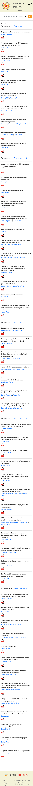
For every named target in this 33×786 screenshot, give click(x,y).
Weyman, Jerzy (6, 330)
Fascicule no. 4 (20, 418)
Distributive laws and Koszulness (12, 191)
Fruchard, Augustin (7, 111)
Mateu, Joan (5, 522)
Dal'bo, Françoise (6, 395)
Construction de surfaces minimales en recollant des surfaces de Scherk (14, 713)
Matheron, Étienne (6, 273)
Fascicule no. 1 (20, 26)
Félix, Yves (4, 148)
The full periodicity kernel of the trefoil (13, 133)
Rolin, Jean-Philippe (19, 369)
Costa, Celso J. (6, 286)
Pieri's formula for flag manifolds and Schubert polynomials (13, 81)
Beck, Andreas (16, 690)
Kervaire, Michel (6, 465)
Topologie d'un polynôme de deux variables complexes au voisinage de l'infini (15, 340)
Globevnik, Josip (6, 662)
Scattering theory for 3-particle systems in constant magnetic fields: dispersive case (15, 405)
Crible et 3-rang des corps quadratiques (14, 450)
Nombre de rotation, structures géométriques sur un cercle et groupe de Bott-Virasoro (14, 476)
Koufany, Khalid (6, 358)
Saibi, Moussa (5, 611)
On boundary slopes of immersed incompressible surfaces (12, 726)
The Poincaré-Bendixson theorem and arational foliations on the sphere (13, 575)
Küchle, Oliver (5, 60)
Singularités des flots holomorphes (13, 229)
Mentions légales (19, 784)
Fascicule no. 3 (20, 322)
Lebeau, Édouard (6, 599)
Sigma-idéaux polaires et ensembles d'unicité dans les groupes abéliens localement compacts (13, 268)
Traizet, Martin (5, 716)
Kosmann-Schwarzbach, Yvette (11, 624)
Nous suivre (22, 782)
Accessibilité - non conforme (22, 780)
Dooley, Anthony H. (7, 494)
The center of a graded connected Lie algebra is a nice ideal (13, 144)
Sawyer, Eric (15, 703)
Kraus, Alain (5, 441)
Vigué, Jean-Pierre (7, 382)
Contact (28, 784)
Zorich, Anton (5, 208)
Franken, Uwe (5, 245)
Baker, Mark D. (5, 729)
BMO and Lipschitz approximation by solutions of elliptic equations (13, 519)
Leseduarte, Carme (7, 135)
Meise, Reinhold (16, 245)
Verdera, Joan (5, 524)
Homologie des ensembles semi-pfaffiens (15, 367)
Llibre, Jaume (18, 135)
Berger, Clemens (6, 565)
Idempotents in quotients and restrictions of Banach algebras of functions (15, 549)
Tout (20, 16)
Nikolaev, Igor (5, 578)
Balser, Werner (5, 690)
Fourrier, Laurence (6, 343)
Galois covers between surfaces (13, 69)
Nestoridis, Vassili (6, 648)
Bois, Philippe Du (6, 221)
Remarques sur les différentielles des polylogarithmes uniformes (13, 671)
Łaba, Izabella (17, 408)
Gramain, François (19, 257)
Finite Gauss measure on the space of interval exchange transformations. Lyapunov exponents (13, 203)
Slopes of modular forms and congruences (15, 32)
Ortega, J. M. (5, 98)
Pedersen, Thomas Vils (8, 552)
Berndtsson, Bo (6, 539)
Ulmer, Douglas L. (6, 34)
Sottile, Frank (5, 85)
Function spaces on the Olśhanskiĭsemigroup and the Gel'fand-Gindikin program (14, 354)
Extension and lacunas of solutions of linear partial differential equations (15, 241)
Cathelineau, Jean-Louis (8, 675)
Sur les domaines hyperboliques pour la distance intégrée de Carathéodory (14, 379)
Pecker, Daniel (5, 182)
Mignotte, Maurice (20, 637)
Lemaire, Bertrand (6, 509)
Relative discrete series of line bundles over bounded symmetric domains (15, 490)
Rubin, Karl (4, 47)
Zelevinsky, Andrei (17, 330)
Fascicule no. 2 (20, 158)
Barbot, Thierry (5, 742)
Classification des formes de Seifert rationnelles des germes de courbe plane (14, 217)
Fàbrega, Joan (14, 98)
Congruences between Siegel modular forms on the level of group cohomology (16, 425)
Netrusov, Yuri (14, 522)
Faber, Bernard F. (21, 124)
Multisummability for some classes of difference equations (13, 121)
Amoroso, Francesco (7, 637)
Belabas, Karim (6, 452)
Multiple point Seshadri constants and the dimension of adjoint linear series (15, 57)
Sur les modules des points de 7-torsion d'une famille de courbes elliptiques (14, 438)
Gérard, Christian (6, 408)
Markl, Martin (5, 193)
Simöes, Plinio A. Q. (18, 286)
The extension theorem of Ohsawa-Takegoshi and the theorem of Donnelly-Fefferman (14, 535)
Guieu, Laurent (5, 481)
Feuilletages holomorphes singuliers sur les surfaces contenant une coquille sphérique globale (15, 308)
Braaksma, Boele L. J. (8, 124)
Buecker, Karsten (6, 428)
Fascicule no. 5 (20, 588)
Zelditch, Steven (6, 297)
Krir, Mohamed (5, 169)
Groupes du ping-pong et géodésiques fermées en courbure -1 (14, 392)
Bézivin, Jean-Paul (7, 257)
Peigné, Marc (17, 395)
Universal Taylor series (8, 646)
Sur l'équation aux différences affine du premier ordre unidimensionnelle (14, 108)
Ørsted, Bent (16, 358)
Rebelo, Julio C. (6, 232)
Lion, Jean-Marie (6, 369)
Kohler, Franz (5, 312)
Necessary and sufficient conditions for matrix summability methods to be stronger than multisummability (15, 685)
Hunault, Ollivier (18, 221)
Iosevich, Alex (5, 703)
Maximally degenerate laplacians (12, 295)
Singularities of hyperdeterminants (12, 328)
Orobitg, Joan (24, 522)
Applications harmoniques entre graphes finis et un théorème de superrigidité (14, 595)
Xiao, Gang (4, 72)
